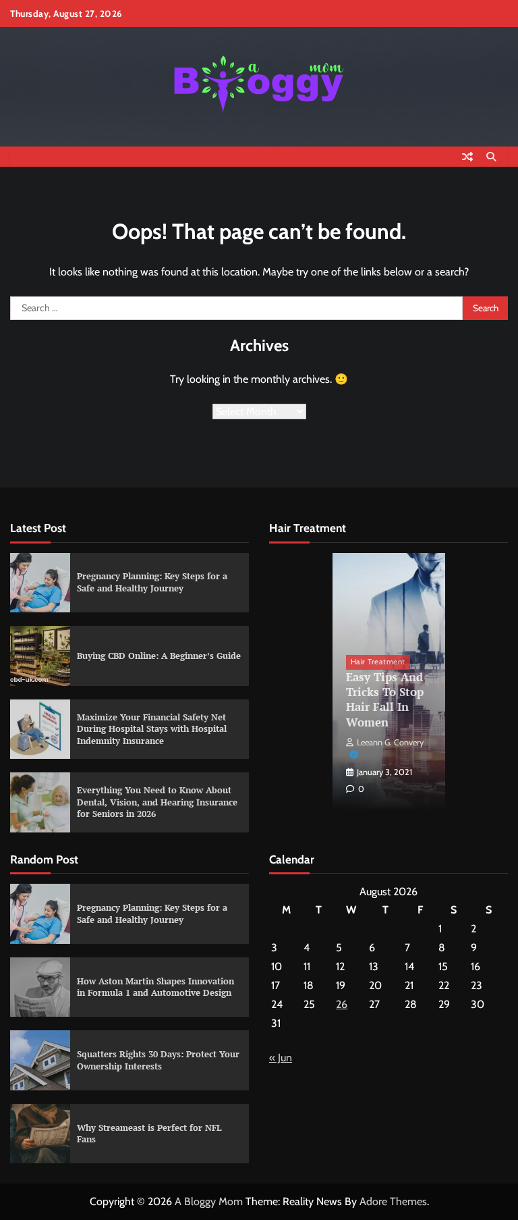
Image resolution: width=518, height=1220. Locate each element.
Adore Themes (393, 1201)
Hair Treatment (378, 661)
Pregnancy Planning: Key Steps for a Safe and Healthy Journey (152, 582)
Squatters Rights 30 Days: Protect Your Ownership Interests (158, 1060)
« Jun (280, 1057)
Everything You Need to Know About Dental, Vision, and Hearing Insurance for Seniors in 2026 (157, 802)
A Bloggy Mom (209, 1201)
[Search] (491, 157)
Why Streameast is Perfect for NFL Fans (149, 1133)
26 (341, 1004)
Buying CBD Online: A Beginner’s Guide (159, 655)
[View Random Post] (467, 157)
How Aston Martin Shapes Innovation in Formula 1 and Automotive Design (155, 987)
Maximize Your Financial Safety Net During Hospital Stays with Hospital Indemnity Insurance (152, 729)
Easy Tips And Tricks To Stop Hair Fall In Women (385, 699)
